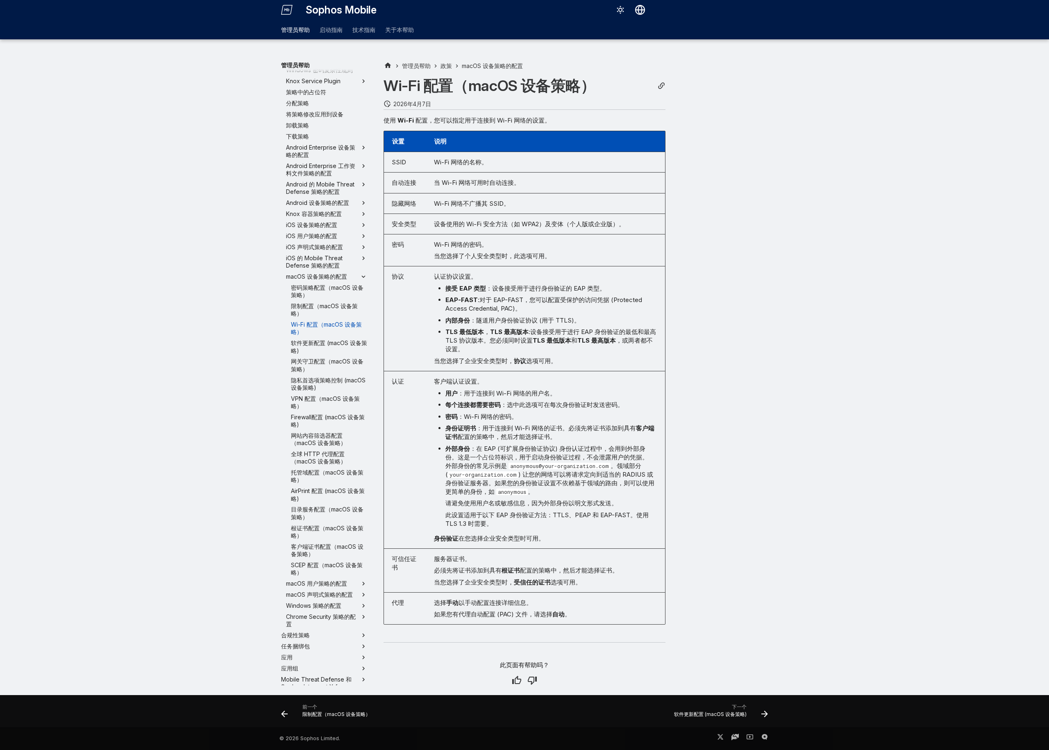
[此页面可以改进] (532, 680)
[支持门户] (735, 738)
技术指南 (363, 29)
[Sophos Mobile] (287, 10)
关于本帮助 (399, 29)
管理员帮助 (295, 29)
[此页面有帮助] (517, 680)
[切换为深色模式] (620, 10)
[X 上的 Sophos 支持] (720, 738)
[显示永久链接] (661, 86)
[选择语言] (640, 10)
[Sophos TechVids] (749, 738)
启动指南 (331, 29)
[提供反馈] (764, 738)
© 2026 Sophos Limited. (309, 738)
